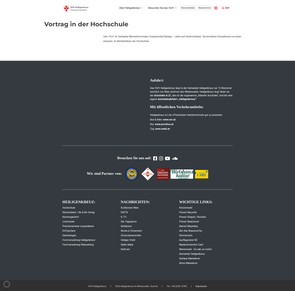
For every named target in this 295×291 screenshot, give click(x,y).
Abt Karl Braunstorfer (190, 230)
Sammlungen (69, 235)
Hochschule (68, 207)
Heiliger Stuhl (128, 240)
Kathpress (126, 226)
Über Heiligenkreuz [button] (130, 7)
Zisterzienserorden (131, 235)
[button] (216, 8)
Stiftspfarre (68, 230)
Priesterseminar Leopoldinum (78, 226)
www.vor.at (169, 119)
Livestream (68, 221)
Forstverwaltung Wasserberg (78, 244)
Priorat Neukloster (189, 221)
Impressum (201, 286)
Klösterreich (185, 235)
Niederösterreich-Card (191, 244)
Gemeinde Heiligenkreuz (192, 253)
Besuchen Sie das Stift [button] (161, 7)
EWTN (124, 212)
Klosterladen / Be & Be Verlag (78, 212)
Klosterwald (185, 207)
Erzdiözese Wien (129, 207)
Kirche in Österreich (131, 230)
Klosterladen (188, 8)
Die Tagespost (129, 221)
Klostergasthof (70, 216)
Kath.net (125, 249)
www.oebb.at (162, 128)
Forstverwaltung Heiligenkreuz (78, 240)
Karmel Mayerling (188, 226)
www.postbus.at (164, 124)
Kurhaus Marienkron (189, 258)
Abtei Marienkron (188, 263)
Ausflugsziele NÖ (188, 240)
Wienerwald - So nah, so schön (195, 249)
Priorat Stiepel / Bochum (192, 216)
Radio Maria (127, 244)
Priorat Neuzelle (188, 212)
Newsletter (205, 8)
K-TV (123, 216)
